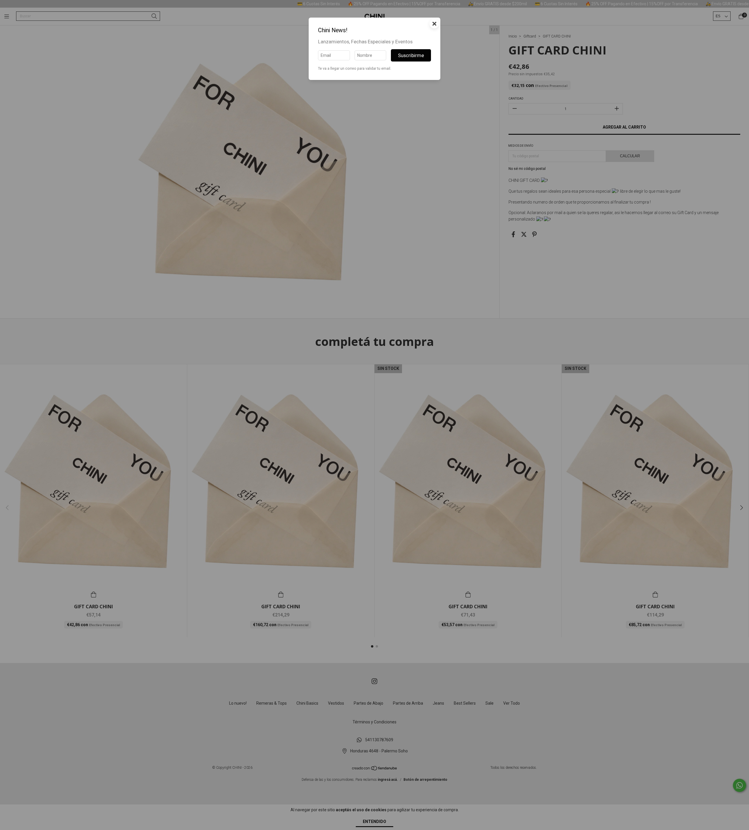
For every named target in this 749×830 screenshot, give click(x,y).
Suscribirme (411, 55)
